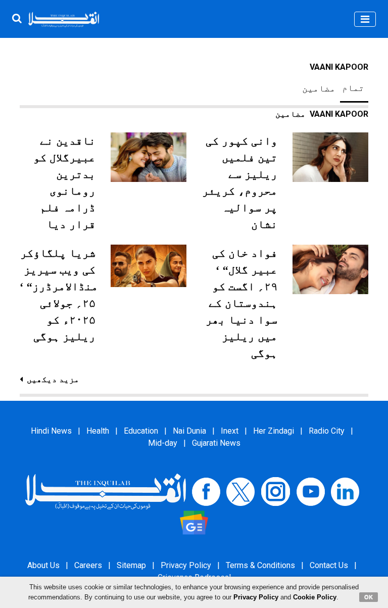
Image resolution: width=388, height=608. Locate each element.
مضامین (318, 88)
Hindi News (51, 431)
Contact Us (329, 565)
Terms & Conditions (260, 565)
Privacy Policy (186, 565)
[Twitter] (240, 491)
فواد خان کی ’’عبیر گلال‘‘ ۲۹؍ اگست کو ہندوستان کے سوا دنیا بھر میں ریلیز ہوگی (241, 303)
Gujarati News (216, 443)
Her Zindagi (273, 431)
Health (97, 431)
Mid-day (162, 443)
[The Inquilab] (105, 491)
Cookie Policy (314, 597)
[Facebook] (206, 491)
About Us (43, 565)
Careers (88, 565)
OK (368, 597)
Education (141, 431)
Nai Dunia (189, 431)
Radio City (327, 431)
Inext (229, 431)
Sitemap (131, 565)
